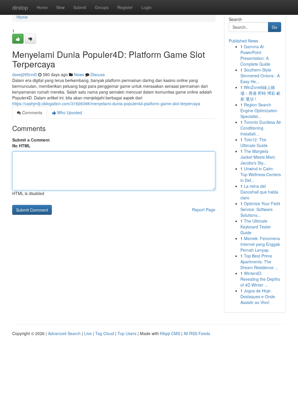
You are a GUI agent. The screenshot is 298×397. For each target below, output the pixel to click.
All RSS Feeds (197, 333)
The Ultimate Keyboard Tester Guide (255, 226)
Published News (243, 41)
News (79, 74)
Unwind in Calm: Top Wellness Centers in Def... (260, 174)
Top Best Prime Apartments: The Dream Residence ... (259, 261)
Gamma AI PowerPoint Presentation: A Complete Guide (255, 55)
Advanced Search (64, 333)
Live (88, 333)
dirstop (20, 7)
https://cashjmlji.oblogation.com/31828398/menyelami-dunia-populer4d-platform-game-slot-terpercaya (106, 103)
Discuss (98, 74)
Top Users (127, 333)
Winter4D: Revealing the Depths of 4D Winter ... (260, 279)
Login (146, 7)
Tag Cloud (104, 333)
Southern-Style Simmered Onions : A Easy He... (260, 75)
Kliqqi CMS (170, 333)
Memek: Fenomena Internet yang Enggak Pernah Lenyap (260, 244)
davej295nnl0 (24, 74)
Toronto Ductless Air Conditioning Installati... (260, 128)
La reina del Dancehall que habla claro (259, 192)
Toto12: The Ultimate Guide (254, 142)
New (60, 7)
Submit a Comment (31, 140)
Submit (79, 7)
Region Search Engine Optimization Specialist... (258, 110)
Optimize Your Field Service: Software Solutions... (260, 209)
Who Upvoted (69, 112)
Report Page (203, 209)
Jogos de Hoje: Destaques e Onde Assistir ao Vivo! (257, 296)
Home (42, 7)
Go (274, 27)
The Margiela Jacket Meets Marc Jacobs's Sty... (257, 157)
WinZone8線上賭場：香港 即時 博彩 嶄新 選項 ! (260, 93)
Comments (31, 112)
